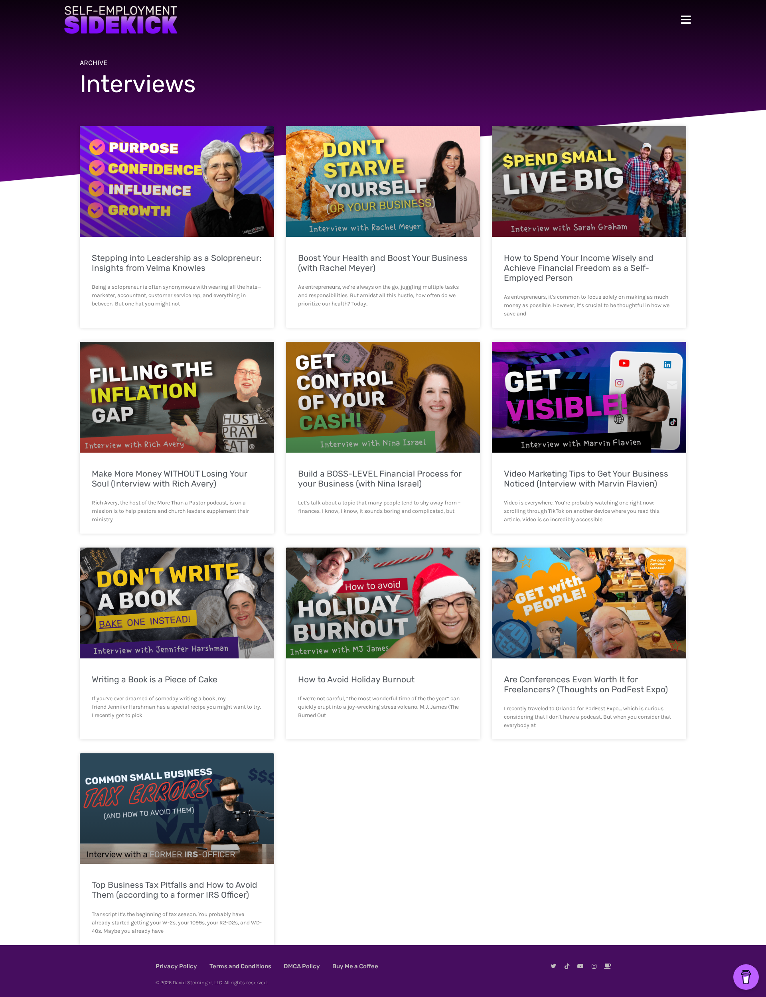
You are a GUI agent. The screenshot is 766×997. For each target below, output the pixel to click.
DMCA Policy (302, 966)
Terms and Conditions (240, 966)
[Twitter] (553, 966)
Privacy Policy (176, 966)
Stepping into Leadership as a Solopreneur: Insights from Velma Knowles (176, 263)
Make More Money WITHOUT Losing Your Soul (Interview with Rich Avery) (169, 479)
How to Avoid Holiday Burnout (356, 679)
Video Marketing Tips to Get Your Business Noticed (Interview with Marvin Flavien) (586, 479)
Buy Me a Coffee (355, 966)
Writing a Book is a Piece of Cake (154, 679)
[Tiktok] (567, 966)
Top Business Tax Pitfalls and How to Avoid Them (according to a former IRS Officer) (174, 890)
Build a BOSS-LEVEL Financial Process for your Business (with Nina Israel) (380, 479)
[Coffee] (607, 966)
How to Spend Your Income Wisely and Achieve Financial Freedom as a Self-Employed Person (578, 268)
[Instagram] (594, 966)
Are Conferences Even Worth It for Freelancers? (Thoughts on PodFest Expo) (586, 684)
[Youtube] (580, 966)
